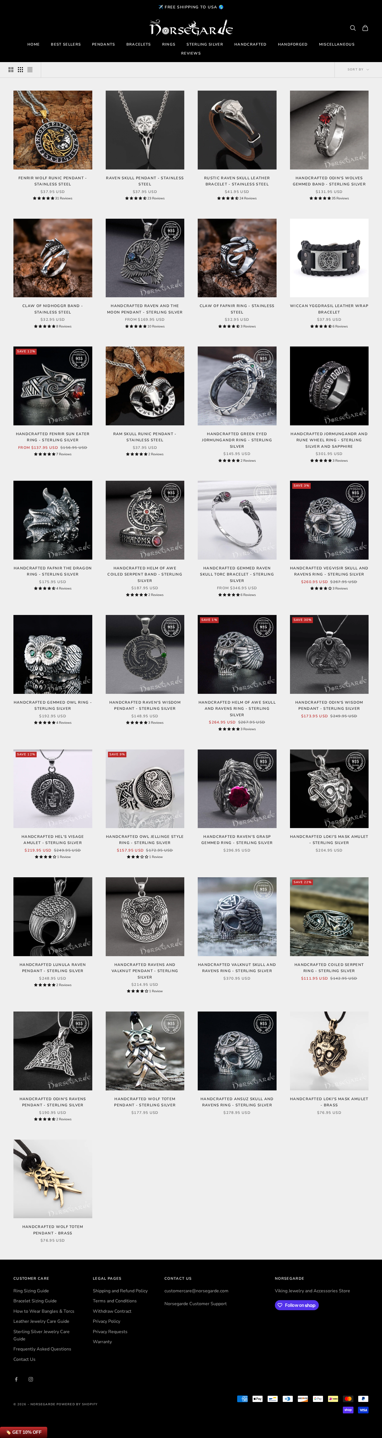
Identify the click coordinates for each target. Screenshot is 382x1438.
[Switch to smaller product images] (20, 69)
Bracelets (138, 44)
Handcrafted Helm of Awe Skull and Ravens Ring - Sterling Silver (237, 709)
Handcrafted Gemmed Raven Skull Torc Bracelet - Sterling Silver (237, 574)
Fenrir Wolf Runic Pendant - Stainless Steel (52, 181)
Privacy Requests (110, 1332)
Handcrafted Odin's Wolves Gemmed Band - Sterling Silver (329, 181)
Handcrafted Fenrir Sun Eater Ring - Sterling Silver (53, 437)
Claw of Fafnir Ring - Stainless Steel (237, 309)
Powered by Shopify (77, 1404)
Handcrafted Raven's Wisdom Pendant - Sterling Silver (145, 705)
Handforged (293, 44)
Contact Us (24, 1359)
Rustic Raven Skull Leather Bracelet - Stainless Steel (237, 181)
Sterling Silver (205, 44)
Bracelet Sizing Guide (35, 1301)
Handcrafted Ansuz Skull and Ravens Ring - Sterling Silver (237, 1102)
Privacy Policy (106, 1321)
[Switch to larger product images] (10, 69)
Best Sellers (66, 44)
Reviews (191, 53)
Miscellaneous (337, 44)
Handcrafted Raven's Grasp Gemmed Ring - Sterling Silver (237, 839)
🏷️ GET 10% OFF (24, 1432)
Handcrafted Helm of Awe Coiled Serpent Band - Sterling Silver (144, 574)
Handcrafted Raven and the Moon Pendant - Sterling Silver (145, 309)
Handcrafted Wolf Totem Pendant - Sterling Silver (145, 1102)
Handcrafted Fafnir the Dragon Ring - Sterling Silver (53, 571)
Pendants (103, 44)
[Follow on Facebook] (16, 1379)
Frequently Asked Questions (42, 1349)
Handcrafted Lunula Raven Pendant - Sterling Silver (53, 967)
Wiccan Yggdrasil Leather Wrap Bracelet (329, 309)
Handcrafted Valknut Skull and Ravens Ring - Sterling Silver (237, 967)
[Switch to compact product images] (29, 69)
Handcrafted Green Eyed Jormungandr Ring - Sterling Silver (237, 440)
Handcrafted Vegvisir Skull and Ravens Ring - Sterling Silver (329, 571)
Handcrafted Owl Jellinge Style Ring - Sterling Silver (145, 839)
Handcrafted (250, 44)
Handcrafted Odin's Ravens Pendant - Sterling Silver (53, 1102)
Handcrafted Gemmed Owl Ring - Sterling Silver (53, 705)
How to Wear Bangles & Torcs (43, 1311)
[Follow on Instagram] (31, 1379)
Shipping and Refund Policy (120, 1291)
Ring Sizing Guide (31, 1291)
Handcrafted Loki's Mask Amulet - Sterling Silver (329, 839)
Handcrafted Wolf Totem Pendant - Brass (52, 1230)
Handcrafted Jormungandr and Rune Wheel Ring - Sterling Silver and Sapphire (329, 440)
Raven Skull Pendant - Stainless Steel (145, 181)
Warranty (102, 1342)
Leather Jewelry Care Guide (41, 1321)
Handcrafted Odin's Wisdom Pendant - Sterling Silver (329, 705)
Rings (169, 44)
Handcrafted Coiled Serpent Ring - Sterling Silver (329, 967)
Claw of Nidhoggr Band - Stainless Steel (52, 309)
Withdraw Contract (112, 1311)
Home (33, 44)
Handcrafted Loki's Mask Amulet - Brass (329, 1102)
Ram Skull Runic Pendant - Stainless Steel (145, 437)
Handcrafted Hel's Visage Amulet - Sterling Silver (53, 839)
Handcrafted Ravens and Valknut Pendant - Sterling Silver (145, 971)
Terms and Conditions (115, 1301)
